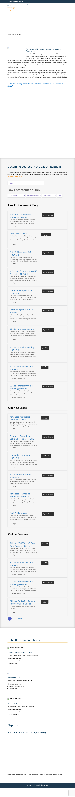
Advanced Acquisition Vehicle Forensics (20, 418)
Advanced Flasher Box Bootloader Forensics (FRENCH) (20, 496)
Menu (28, 5)
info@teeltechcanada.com (15, 176)
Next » (20, 618)
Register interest (48, 215)
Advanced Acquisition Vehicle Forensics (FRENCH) (23, 437)
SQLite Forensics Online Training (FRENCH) (21, 387)
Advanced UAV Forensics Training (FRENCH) (21, 216)
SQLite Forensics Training (22, 328)
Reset (60, 195)
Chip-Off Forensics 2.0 (20, 233)
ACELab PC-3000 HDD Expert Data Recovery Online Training (23, 546)
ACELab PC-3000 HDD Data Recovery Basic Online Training (22, 603)
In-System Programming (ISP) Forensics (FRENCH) (24, 272)
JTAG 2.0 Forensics (18, 513)
